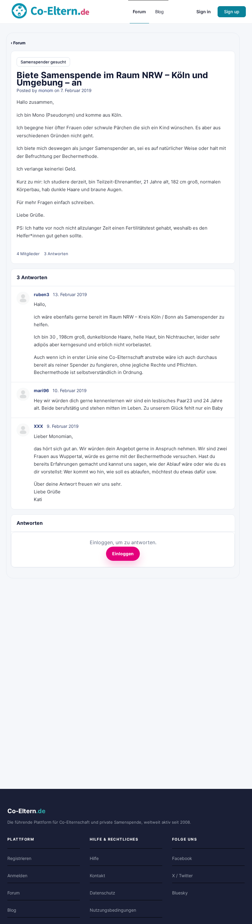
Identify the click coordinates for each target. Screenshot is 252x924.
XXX (38, 426)
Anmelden (17, 875)
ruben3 (41, 294)
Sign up (231, 11)
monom (45, 90)
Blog (11, 910)
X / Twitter (182, 875)
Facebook (182, 858)
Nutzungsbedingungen (113, 910)
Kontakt (97, 875)
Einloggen (123, 553)
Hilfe (94, 858)
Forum (13, 892)
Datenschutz (102, 892)
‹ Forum (18, 42)
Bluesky (180, 892)
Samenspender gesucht (43, 61)
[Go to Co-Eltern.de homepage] (50, 11)
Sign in (203, 11)
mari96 (41, 390)
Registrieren (19, 858)
